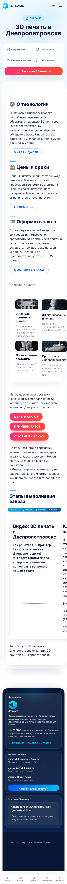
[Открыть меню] (60, 5)
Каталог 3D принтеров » (33, 788)
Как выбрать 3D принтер (21, 768)
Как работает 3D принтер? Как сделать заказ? (31, 808)
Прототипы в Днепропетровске (54, 358)
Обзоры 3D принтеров (19, 777)
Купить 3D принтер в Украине (23, 759)
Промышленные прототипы (27, 357)
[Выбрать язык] (53, 6)
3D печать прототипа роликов (23, 317)
